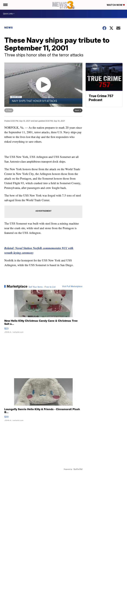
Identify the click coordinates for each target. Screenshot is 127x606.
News (8, 27)
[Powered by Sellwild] (77, 469)
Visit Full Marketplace (72, 286)
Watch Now (115, 4)
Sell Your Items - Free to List (42, 287)
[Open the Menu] (5, 5)
